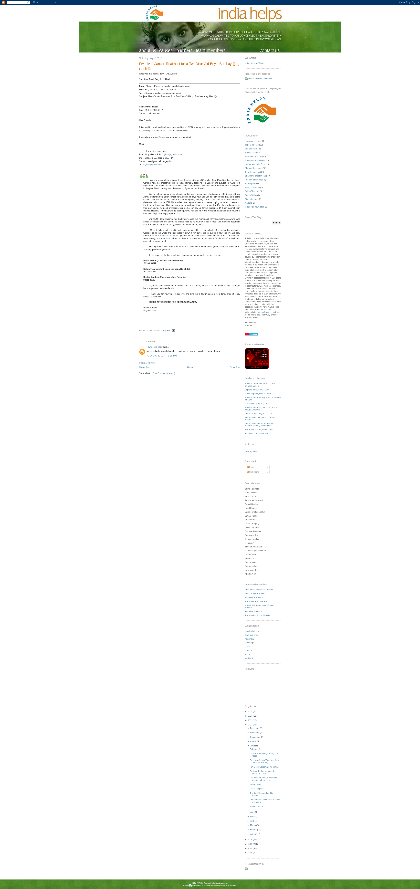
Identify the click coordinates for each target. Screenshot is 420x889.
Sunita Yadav (251, 195)
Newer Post (144, 367)
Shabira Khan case (253, 168)
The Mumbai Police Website (257, 615)
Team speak (250, 183)
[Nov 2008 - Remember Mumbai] (257, 368)
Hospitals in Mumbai (254, 597)
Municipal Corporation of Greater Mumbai (259, 606)
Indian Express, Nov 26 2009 (258, 394)
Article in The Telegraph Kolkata (259, 413)
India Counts (210, 888)
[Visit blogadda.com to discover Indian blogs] (251, 335)
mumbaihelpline (252, 631)
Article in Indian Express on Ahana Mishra (260, 418)
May (252, 816)
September (255, 737)
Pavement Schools (253, 156)
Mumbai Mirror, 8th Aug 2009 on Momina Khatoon (263, 398)
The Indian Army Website (256, 601)
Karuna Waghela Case (255, 164)
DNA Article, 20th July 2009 (257, 403)
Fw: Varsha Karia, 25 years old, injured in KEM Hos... (263, 779)
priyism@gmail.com (171, 154)
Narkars (248, 203)
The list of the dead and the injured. (262, 794)
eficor (247, 654)
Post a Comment (147, 363)
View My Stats (251, 451)
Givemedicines (251, 635)
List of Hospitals (257, 789)
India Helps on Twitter (254, 63)
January (254, 834)
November (255, 733)
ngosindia (249, 639)
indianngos (250, 643)
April (252, 821)
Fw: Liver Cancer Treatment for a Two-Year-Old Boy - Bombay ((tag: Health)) (189, 66)
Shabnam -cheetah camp (256, 176)
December (255, 728)
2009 (250, 844)
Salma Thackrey (252, 191)
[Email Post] (173, 330)
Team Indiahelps (252, 172)
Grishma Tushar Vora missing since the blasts (263, 772)
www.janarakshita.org (165, 235)
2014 (250, 712)
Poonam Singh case (254, 180)
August (253, 741)
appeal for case (252, 145)
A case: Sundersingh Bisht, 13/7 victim (264, 755)
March (253, 825)
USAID (248, 647)
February (254, 829)
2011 (250, 725)
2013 (250, 716)
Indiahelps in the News (255, 160)
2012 (250, 720)
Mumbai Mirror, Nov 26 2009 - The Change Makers (260, 385)
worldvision (250, 658)
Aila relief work (251, 199)
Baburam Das (256, 749)
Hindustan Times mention (256, 433)
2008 (250, 848)
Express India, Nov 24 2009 (257, 390)
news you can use (253, 141)
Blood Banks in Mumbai (255, 594)
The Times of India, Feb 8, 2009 (259, 430)
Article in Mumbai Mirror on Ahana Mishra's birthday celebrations (260, 424)
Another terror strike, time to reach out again (265, 801)
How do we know (154, 347)
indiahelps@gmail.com (264, 312)
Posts (251, 467)
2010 (250, 839)
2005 (250, 853)
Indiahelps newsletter (254, 207)
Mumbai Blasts (256, 806)
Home (190, 367)
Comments (254, 472)
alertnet (248, 650)
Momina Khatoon (252, 153)
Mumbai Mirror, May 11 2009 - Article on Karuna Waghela (262, 408)
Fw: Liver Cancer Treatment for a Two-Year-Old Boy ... (264, 761)
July (252, 746)
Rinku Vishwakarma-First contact (264, 767)
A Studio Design (210, 885)
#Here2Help (255, 784)
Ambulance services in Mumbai (259, 590)
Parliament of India (253, 611)
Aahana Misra (251, 149)
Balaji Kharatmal (252, 187)
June (252, 812)
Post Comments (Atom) (163, 373)
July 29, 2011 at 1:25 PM (162, 356)
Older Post (235, 367)
